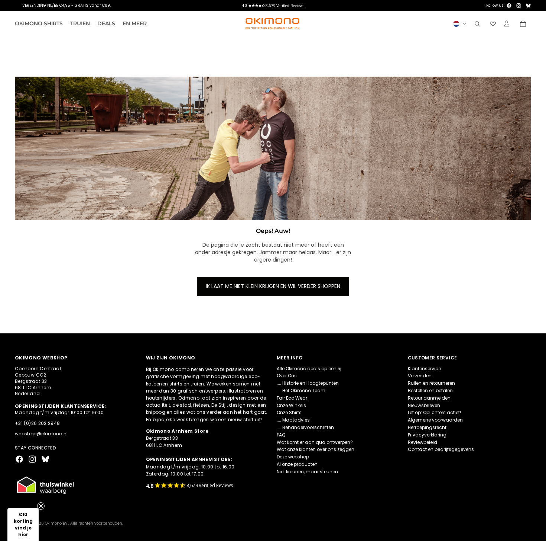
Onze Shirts (289, 412)
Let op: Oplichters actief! (434, 412)
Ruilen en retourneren (431, 383)
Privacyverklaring (427, 435)
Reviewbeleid (422, 442)
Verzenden (420, 376)
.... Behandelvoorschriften (305, 427)
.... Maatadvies (293, 420)
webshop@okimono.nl (41, 434)
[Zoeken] (477, 24)
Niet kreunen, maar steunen (307, 471)
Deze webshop (293, 457)
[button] (23, 524)
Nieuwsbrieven (424, 405)
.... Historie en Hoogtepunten (308, 383)
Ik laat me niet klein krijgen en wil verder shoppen (273, 286)
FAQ (281, 435)
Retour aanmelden (429, 398)
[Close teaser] (41, 506)
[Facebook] (509, 5)
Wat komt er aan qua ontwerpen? (315, 442)
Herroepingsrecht (427, 427)
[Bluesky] (528, 5)
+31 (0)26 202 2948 (37, 423)
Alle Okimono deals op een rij (309, 368)
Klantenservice (424, 368)
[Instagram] (518, 5)
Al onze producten (297, 464)
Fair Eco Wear (292, 398)
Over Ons (287, 376)
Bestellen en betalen (430, 390)
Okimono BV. (56, 523)
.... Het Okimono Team (301, 390)
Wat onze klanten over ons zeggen (315, 449)
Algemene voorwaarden (435, 420)
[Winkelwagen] (523, 24)
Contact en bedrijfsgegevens (441, 449)
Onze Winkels (291, 405)
